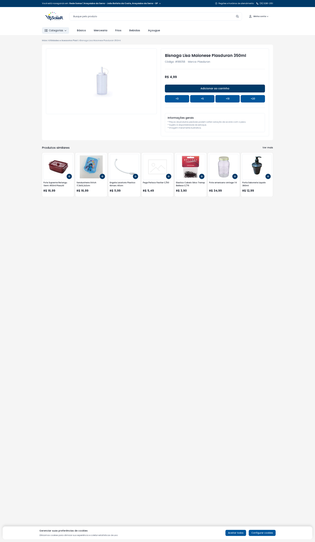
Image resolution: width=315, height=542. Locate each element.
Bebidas (134, 30)
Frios (118, 30)
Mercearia (100, 30)
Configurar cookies (262, 532)
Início (44, 40)
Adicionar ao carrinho (214, 88)
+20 (253, 98)
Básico (81, 30)
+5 (202, 98)
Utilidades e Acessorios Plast (63, 40)
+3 (177, 98)
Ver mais (267, 147)
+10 (228, 98)
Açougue (154, 30)
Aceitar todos (235, 532)
